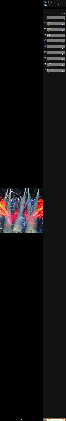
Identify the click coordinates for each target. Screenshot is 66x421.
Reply (48, 19)
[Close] (1, 1)
